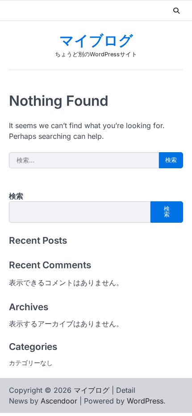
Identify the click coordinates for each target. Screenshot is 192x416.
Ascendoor (59, 400)
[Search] (176, 10)
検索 (16, 195)
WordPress (145, 400)
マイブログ (96, 41)
